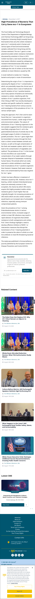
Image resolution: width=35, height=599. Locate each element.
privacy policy (6, 275)
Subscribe (26, 270)
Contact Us (17, 523)
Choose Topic (15, 7)
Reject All (19, 591)
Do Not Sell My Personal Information (17, 531)
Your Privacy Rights (17, 533)
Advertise (17, 517)
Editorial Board (17, 521)
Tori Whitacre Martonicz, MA (12, 323)
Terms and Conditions (17, 527)
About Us (17, 519)
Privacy (17, 529)
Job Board (17, 525)
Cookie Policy (14, 583)
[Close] (32, 567)
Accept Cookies (19, 596)
